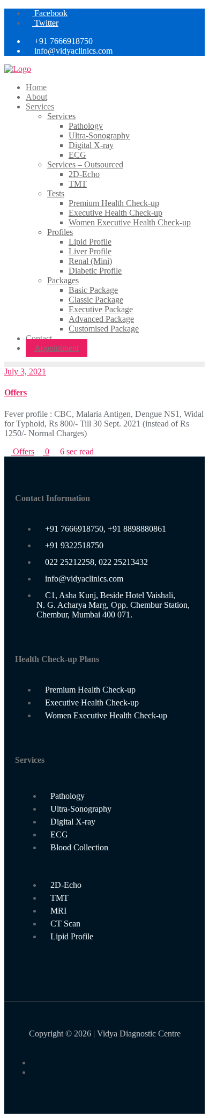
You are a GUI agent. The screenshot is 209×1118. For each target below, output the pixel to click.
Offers (15, 392)
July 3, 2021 (25, 371)
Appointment (56, 347)
